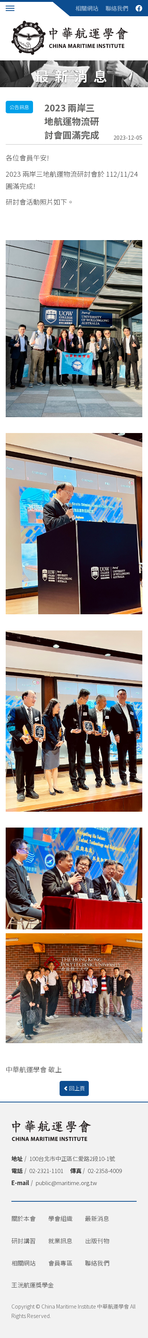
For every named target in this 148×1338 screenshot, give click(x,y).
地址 (17, 1158)
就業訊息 (60, 1240)
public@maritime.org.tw (66, 1183)
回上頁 (77, 1088)
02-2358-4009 (105, 1171)
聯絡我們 (116, 8)
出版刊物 (97, 1240)
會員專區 (60, 1262)
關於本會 (23, 1218)
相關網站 (87, 8)
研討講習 (23, 1240)
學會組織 (60, 1218)
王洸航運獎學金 (32, 1284)
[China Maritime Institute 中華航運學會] (69, 38)
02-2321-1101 (46, 1171)
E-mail (20, 1183)
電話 (17, 1171)
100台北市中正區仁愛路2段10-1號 (72, 1158)
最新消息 (97, 1218)
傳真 (76, 1171)
